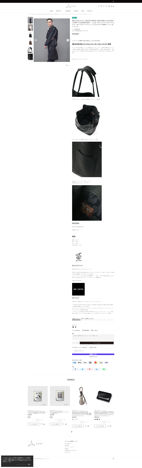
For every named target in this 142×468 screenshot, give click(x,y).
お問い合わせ (67, 452)
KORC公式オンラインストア (71, 6)
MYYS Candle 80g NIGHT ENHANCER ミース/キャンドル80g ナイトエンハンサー (81, 412)
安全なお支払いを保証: (77, 360)
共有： (73, 366)
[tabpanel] (38, 405)
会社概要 (67, 445)
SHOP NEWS (67, 443)
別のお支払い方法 (93, 356)
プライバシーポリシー (69, 447)
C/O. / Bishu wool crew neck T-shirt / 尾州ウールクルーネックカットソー (59, 412)
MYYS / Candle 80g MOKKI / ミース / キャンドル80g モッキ (103, 412)
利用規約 (67, 448)
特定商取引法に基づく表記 (70, 450)
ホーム (29, 14)
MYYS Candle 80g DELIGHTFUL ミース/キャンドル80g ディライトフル (37, 412)
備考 (73, 333)
